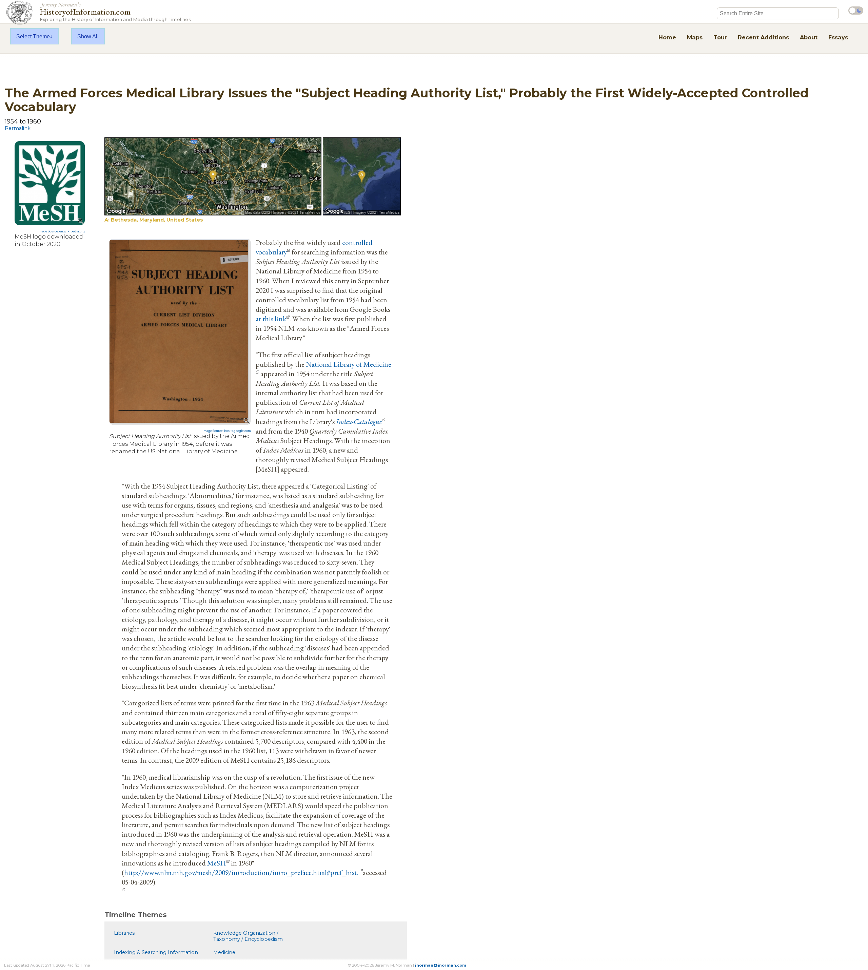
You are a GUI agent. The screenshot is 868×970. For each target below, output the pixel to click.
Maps (695, 37)
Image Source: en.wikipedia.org (61, 231)
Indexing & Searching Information (156, 952)
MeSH (216, 863)
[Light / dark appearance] (855, 10)
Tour (720, 37)
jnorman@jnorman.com (440, 965)
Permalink (18, 128)
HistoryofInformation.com (115, 11)
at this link (271, 318)
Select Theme (33, 36)
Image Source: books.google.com (226, 431)
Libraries (124, 933)
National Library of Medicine (348, 364)
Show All (88, 36)
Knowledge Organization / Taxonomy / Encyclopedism (248, 936)
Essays (838, 37)
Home (667, 37)
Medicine (224, 952)
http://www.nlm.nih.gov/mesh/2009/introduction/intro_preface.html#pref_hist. (241, 872)
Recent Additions (763, 37)
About (808, 37)
